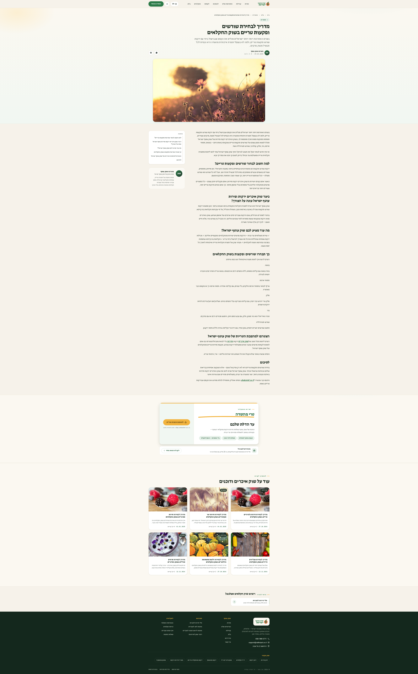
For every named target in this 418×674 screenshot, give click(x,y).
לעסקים (216, 4)
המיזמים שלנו (226, 627)
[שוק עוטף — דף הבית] (264, 4)
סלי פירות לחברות (196, 623)
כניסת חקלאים (168, 627)
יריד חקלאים (240, 660)
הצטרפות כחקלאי (167, 623)
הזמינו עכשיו (156, 4)
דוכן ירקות (252, 660)
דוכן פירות (264, 660)
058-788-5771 (261, 639)
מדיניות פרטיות (165, 669)
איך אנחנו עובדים (167, 630)
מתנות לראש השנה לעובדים (192, 630)
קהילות (238, 4)
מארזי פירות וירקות (176, 660)
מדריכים (228, 638)
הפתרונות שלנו (227, 4)
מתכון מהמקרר (161, 660)
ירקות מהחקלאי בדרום (195, 660)
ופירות (230, 341)
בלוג (188, 4)
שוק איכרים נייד (226, 660)
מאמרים (255, 15)
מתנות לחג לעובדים (195, 627)
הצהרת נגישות (152, 669)
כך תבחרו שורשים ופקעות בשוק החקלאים (167, 152)
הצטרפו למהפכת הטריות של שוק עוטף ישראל (166, 156)
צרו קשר (228, 642)
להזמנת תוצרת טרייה (173, 423)
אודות (247, 4)
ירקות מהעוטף (211, 660)
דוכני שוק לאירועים (195, 634)
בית (268, 15)
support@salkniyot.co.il (258, 642)
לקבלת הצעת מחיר (172, 450)
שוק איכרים (243, 341)
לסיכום (179, 160)
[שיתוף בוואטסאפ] (156, 52)
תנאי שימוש (175, 669)
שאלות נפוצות (168, 634)
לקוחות (206, 4)
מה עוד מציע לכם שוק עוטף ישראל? (169, 148)
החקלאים (197, 4)
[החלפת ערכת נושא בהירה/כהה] (167, 4)
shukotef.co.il (247, 380)
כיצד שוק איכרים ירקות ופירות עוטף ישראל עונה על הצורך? (167, 143)
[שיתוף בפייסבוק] (150, 52)
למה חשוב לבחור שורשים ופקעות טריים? (167, 138)
